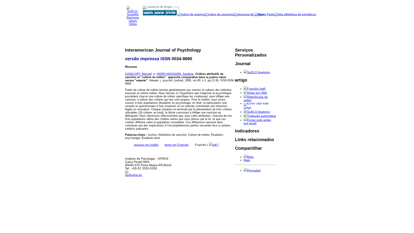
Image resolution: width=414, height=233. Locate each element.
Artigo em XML (257, 92)
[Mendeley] (245, 157)
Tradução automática (261, 116)
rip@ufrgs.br (133, 175)
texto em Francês (177, 144)
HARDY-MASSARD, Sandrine (175, 74)
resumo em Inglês (146, 144)
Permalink (254, 170)
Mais (250, 157)
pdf (215, 144)
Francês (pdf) (256, 88)
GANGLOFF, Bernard (138, 74)
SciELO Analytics (258, 72)
